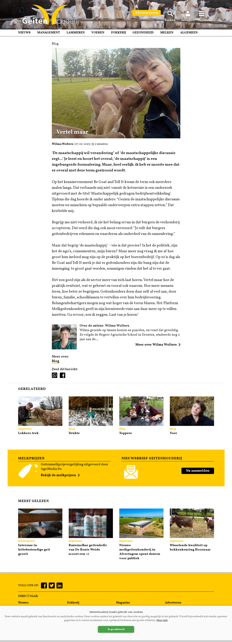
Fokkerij (118, 33)
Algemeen (189, 33)
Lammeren (76, 33)
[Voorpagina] (48, 15)
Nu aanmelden (197, 471)
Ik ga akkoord (116, 629)
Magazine (123, 603)
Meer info (162, 620)
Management (48, 33)
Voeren (97, 33)
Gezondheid (143, 33)
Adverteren (173, 603)
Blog (55, 361)
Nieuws (24, 33)
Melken (166, 33)
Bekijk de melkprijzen (58, 475)
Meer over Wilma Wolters (156, 345)
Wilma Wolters (62, 144)
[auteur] (64, 348)
